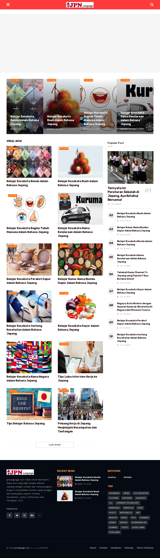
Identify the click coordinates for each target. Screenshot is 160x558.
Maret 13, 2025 (129, 129)
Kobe (140, 508)
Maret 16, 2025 (19, 129)
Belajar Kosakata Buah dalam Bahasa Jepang (60, 120)
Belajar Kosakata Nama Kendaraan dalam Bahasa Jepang (75, 232)
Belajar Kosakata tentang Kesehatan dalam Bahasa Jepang (24, 329)
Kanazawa (114, 508)
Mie (138, 513)
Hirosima (127, 498)
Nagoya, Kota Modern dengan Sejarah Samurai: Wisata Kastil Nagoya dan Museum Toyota (134, 306)
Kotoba (15, 80)
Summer (113, 527)
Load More (55, 445)
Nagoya (113, 518)
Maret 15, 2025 (56, 129)
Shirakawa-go (139, 522)
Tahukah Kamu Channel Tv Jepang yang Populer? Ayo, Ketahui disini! (133, 275)
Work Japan (138, 527)
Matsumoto (126, 513)
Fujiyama (113, 498)
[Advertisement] (80, 45)
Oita (133, 518)
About (93, 548)
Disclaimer (116, 548)
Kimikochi (128, 508)
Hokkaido (141, 498)
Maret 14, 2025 (92, 129)
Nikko (124, 518)
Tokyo (125, 527)
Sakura (123, 522)
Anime (126, 493)
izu (110, 503)
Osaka (112, 522)
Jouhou (64, 344)
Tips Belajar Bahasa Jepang (26, 423)
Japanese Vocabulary (128, 503)
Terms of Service (145, 548)
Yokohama (114, 532)
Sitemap (129, 548)
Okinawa (144, 518)
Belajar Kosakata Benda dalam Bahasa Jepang (24, 120)
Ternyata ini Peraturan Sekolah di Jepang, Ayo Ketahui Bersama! (123, 194)
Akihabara (114, 493)
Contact (103, 548)
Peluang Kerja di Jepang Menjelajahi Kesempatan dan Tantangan (77, 427)
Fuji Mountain (141, 493)
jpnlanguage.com (22, 548)
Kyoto (112, 513)
